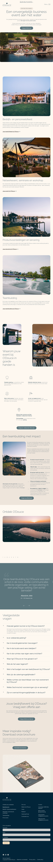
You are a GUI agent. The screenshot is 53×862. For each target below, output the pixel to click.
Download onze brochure (20, 747)
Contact (40, 804)
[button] (47, 4)
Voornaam (5, 827)
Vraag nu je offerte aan (26, 498)
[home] (7, 4)
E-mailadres (5, 837)
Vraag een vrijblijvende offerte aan (26, 427)
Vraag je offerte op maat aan (26, 719)
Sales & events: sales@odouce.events (43, 819)
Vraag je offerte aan (26, 28)
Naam (4, 832)
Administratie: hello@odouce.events (43, 815)
